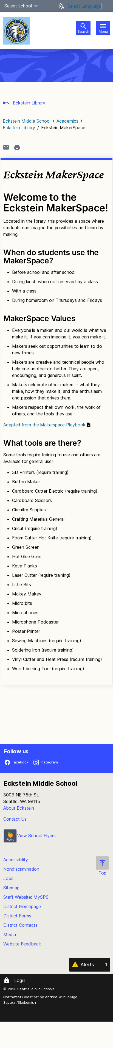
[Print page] (17, 147)
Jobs (8, 878)
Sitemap (11, 887)
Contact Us (15, 819)
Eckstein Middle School (26, 121)
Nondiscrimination (21, 869)
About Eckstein (18, 808)
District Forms (17, 916)
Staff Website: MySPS (26, 897)
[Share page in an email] (6, 147)
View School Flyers (36, 835)
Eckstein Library (28, 103)
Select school (18, 6)
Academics (67, 121)
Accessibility (15, 859)
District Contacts (20, 925)
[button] (36, 5)
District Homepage (22, 906)
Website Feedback (22, 944)
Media (9, 934)
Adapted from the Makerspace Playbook (44, 425)
